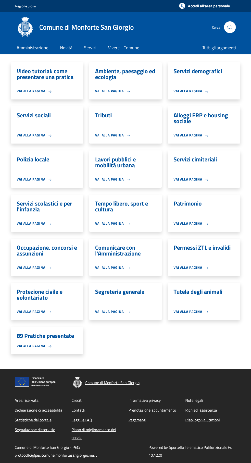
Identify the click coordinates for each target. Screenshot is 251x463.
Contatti (78, 410)
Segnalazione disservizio (35, 430)
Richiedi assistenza (201, 410)
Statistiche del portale (33, 420)
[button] (204, 6)
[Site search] (230, 27)
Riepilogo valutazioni (202, 420)
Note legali (194, 400)
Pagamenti (137, 420)
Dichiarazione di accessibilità (38, 410)
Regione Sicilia (25, 6)
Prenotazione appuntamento (152, 410)
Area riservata (26, 400)
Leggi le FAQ (82, 420)
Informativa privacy (144, 400)
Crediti (77, 400)
